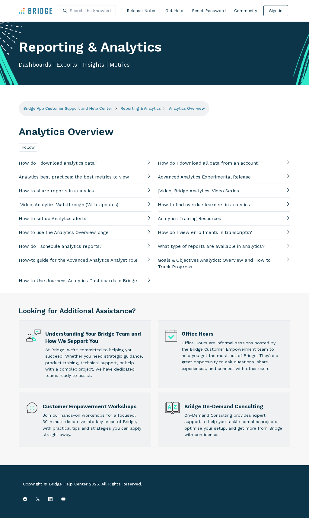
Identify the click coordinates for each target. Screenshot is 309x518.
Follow (28, 147)
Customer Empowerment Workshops (90, 406)
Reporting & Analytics (140, 108)
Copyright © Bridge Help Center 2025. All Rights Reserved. (82, 484)
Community (245, 10)
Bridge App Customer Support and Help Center (67, 108)
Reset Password (209, 10)
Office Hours (198, 334)
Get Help (174, 10)
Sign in (275, 10)
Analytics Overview (187, 108)
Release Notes (142, 10)
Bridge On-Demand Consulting (223, 406)
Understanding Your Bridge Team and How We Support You (93, 337)
